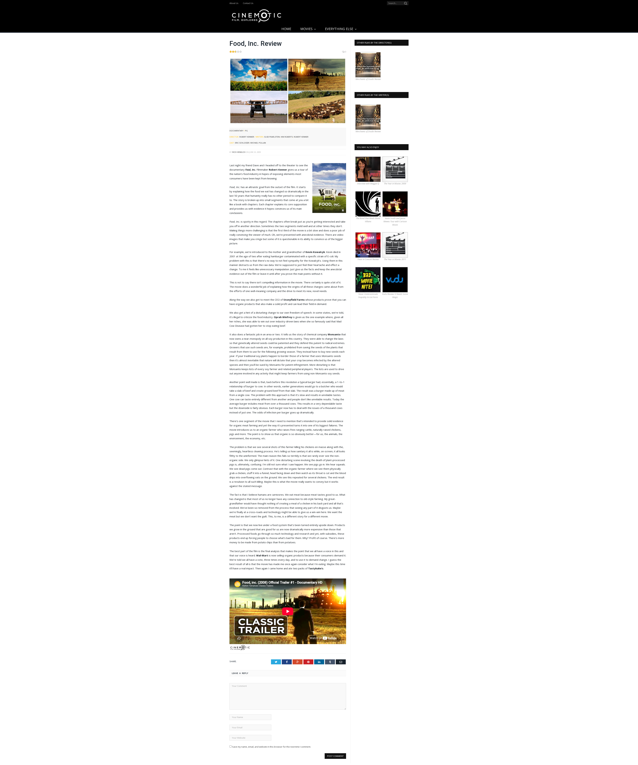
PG (246, 130)
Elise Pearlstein (272, 137)
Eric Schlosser (242, 143)
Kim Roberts (287, 137)
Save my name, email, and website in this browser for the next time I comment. (271, 746)
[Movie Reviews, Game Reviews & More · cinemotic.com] (256, 15)
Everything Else (339, 29)
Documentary (236, 130)
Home (286, 29)
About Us (233, 3)
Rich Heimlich (238, 152)
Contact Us (248, 3)
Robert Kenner (246, 137)
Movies (306, 29)
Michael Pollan (258, 143)
